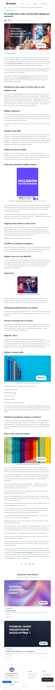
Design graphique (32, 675)
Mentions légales (17, 687)
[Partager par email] (33, 564)
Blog (10, 7)
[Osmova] (11, 3)
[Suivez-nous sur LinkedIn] (52, 686)
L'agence (22, 3)
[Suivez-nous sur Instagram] (50, 686)
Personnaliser (11, 684)
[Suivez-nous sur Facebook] (48, 686)
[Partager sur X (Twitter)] (21, 564)
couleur (8, 467)
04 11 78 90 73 (43, 4)
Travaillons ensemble (35, 3)
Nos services (15, 3)
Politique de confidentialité (8, 687)
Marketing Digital (15, 7)
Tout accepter (7, 681)
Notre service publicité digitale (11, 57)
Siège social (24, 686)
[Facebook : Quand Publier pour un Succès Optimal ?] (27, 640)
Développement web (32, 673)
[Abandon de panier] (27, 599)
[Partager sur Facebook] (25, 564)
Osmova (5, 7)
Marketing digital (31, 677)
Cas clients (28, 3)
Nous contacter (48, 679)
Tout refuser (16, 681)
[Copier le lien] (29, 564)
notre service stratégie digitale (22, 558)
